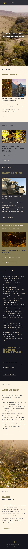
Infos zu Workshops (9, 434)
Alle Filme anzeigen (9, 262)
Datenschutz (17, 547)
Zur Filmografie (8, 217)
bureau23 (18, 544)
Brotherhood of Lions (13, 251)
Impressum (10, 547)
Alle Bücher (7, 528)
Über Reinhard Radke (10, 117)
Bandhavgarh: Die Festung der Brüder (13, 148)
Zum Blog (6, 160)
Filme (10, 254)
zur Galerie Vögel (9, 374)
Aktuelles (10, 152)
